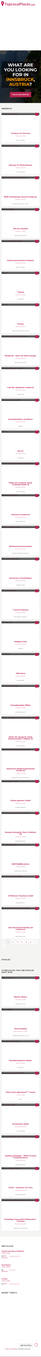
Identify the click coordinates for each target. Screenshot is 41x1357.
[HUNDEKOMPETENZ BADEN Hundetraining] (20, 1041)
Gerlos (18, 1095)
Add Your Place (25, 1345)
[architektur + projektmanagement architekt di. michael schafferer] (20, 400)
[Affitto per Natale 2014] (20, 304)
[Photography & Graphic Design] (20, 845)
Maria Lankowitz (18, 1031)
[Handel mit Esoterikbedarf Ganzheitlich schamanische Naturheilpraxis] (20, 813)
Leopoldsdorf (18, 1190)
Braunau (18, 1160)
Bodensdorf (18, 1224)
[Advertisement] (20, 28)
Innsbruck (18, 136)
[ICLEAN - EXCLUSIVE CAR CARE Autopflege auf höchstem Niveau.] (20, 1168)
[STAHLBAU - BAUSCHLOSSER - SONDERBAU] (20, 622)
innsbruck (20, 79)
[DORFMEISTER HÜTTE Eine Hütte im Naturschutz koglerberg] (20, 1104)
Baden (18, 1063)
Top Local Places (11, 1349)
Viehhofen (18, 999)
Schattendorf (18, 1126)
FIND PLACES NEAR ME (20, 94)
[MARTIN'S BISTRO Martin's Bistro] (20, 977)
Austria (19, 84)
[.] (20, 431)
